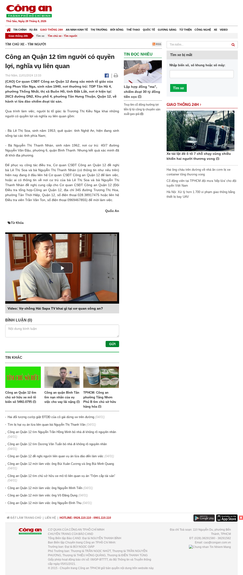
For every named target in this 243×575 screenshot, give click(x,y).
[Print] (116, 75)
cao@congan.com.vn (217, 542)
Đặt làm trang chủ (25, 517)
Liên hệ (50, 517)
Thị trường (99, 29)
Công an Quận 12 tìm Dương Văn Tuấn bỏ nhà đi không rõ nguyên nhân (57, 444)
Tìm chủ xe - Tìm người (62, 35)
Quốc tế (149, 29)
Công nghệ (203, 29)
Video (224, 29)
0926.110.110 (82, 517)
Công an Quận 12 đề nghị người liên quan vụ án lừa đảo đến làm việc (55, 456)
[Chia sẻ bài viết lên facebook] (107, 75)
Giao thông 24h (51, 29)
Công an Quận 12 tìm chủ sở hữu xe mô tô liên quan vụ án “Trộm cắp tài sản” (61, 476)
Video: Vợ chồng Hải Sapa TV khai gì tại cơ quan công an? (55, 308)
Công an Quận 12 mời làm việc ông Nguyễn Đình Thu (44, 503)
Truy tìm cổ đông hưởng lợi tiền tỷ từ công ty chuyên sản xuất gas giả (142, 109)
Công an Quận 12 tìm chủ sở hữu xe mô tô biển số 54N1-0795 (20, 397)
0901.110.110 (102, 517)
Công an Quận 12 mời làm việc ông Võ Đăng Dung (42, 495)
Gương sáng (167, 29)
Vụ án (33, 29)
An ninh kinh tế (77, 29)
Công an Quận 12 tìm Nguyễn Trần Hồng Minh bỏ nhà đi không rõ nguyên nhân (62, 432)
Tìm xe (40, 35)
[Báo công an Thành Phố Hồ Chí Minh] (29, 10)
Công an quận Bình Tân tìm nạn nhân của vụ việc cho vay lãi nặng (61, 397)
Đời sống (117, 29)
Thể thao (133, 29)
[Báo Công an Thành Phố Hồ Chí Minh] (8, 29)
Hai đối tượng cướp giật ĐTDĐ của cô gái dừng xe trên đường (51, 417)
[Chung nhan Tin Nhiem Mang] (210, 546)
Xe (215, 29)
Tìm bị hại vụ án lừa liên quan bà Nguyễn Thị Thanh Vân (46, 424)
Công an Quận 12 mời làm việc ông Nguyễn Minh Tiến (45, 488)
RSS (158, 44)
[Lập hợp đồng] (143, 71)
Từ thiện (185, 29)
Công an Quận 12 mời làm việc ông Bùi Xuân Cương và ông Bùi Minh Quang (61, 464)
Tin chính (20, 29)
